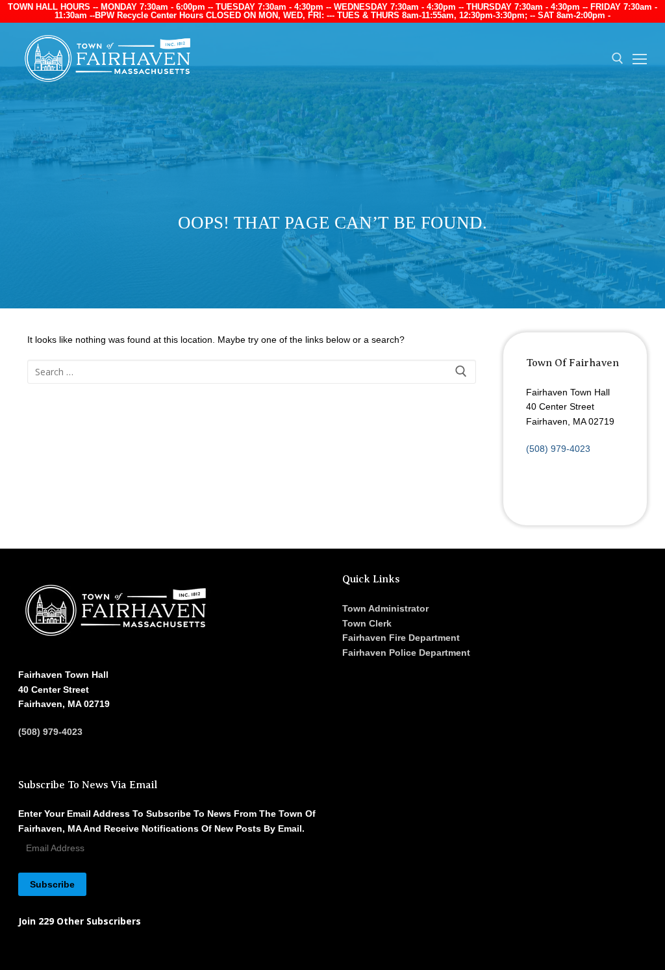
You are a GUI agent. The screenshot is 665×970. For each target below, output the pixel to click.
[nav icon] (640, 58)
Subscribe (52, 884)
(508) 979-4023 (558, 448)
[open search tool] (617, 58)
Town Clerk (367, 623)
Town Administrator (385, 608)
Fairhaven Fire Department (401, 637)
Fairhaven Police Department (406, 652)
